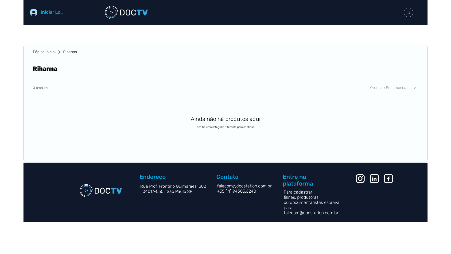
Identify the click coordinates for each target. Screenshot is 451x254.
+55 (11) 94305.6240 (237, 191)
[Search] (408, 12)
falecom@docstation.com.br (311, 212)
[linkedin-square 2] (388, 178)
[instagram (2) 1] (360, 178)
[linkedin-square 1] (374, 178)
